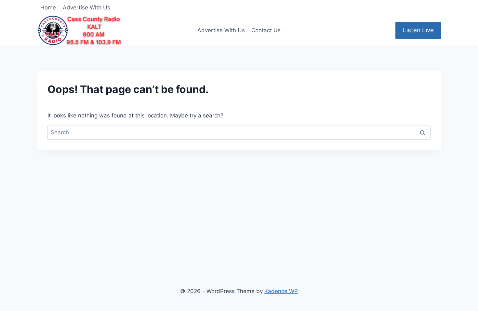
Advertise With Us (86, 7)
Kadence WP (281, 291)
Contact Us (266, 30)
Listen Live (418, 30)
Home (48, 7)
